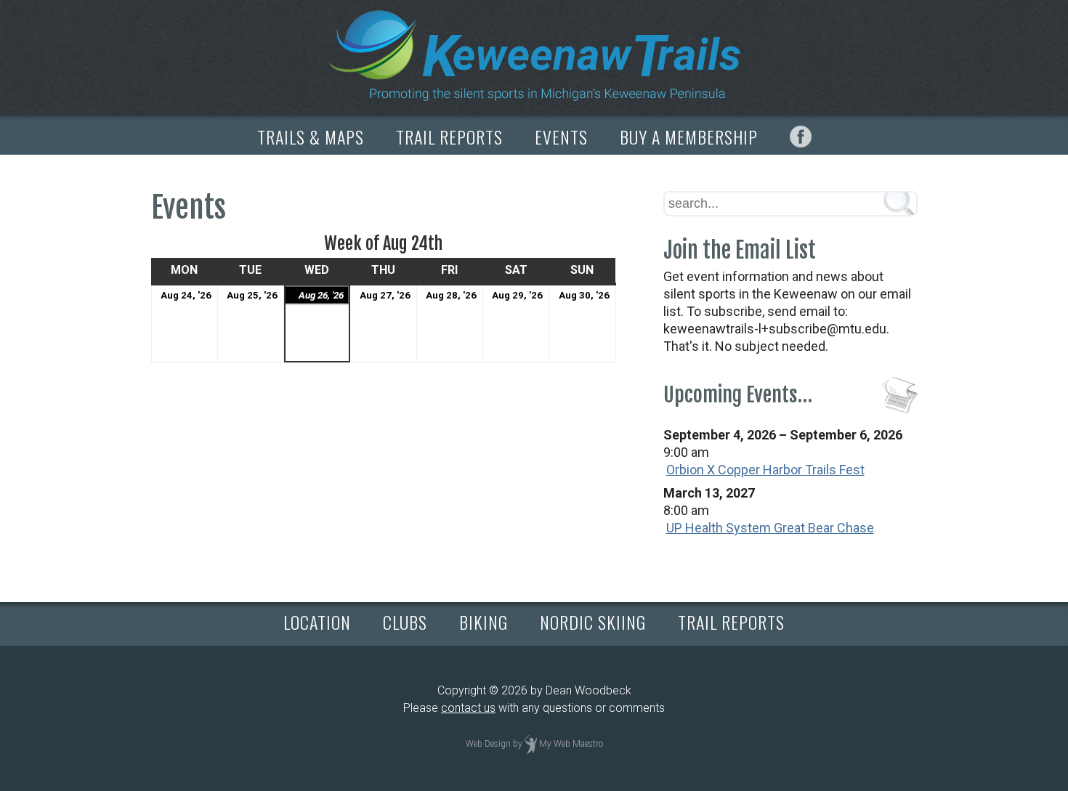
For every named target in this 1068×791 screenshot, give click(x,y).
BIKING (483, 622)
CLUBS (405, 622)
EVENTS (561, 136)
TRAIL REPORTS (449, 136)
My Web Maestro (571, 744)
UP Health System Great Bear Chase (770, 527)
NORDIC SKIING (593, 622)
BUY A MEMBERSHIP (689, 136)
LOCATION (317, 622)
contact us (468, 708)
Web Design (488, 744)
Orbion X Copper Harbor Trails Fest (765, 469)
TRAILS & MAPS (310, 136)
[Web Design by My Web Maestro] (531, 744)
